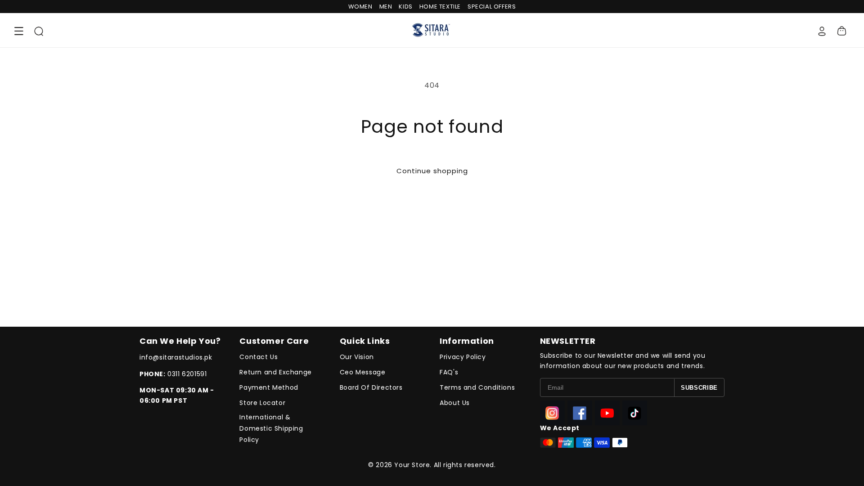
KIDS (405, 6)
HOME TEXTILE (440, 6)
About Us (455, 402)
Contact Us (258, 356)
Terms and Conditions (477, 387)
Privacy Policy (463, 356)
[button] (19, 31)
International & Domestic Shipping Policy (271, 428)
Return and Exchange (275, 372)
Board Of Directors (371, 387)
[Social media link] (552, 412)
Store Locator (262, 402)
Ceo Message (363, 372)
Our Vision (357, 356)
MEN (385, 6)
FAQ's (449, 372)
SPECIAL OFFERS (492, 6)
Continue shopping (432, 171)
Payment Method (268, 387)
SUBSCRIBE (699, 387)
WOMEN (360, 6)
